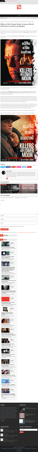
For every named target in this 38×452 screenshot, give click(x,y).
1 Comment (13, 310)
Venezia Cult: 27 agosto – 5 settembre (8, 384)
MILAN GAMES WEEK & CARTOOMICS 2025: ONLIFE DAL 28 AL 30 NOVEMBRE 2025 (8, 395)
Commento (2, 200)
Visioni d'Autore (4, 184)
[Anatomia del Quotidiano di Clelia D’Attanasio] (22, 417)
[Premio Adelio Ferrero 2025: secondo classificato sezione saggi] (5, 301)
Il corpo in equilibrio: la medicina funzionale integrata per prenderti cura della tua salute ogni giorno (30, 421)
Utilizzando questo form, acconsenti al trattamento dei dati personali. (12, 226)
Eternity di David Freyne (5, 324)
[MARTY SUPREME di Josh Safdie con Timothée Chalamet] (5, 363)
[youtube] (35, 18)
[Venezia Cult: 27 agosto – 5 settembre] (5, 383)
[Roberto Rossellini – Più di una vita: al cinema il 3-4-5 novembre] (5, 353)
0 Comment (16, 29)
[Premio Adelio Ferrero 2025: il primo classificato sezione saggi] (5, 342)
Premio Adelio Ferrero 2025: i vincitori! (8, 375)
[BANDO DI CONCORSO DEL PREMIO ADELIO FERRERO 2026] (5, 255)
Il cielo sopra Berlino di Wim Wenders (8, 190)
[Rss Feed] (37, 18)
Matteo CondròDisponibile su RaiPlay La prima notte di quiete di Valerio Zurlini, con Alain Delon (11, 430)
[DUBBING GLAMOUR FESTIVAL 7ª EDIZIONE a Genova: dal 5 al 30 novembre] (5, 311)
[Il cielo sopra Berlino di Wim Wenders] (22, 411)
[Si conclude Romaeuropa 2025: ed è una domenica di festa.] (5, 279)
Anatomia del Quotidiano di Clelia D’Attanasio (28, 190)
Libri (21, 184)
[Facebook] (31, 18)
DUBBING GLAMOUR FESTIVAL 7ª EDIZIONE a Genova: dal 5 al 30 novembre (7, 313)
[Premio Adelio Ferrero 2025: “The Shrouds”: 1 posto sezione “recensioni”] (5, 332)
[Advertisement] (19, 12)
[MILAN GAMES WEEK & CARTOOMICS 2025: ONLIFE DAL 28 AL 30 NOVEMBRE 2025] (5, 392)
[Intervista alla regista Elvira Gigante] (5, 246)
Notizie (7, 29)
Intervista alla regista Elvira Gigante (7, 247)
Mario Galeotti (8, 171)
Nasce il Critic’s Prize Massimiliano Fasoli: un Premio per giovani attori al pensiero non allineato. (8, 292)
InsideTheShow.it (22, 447)
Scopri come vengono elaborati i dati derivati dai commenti (26, 232)
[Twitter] (33, 18)
